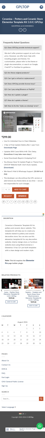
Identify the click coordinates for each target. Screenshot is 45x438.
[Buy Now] (25, 429)
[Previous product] (24, 30)
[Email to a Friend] (19, 202)
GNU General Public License (12, 382)
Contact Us (6, 365)
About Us (5, 360)
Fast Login (5, 377)
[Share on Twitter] (15, 202)
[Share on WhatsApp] (3, 202)
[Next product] (20, 30)
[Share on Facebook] (7, 202)
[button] (3, 7)
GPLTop (22, 7)
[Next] (43, 294)
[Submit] (41, 399)
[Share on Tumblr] (31, 202)
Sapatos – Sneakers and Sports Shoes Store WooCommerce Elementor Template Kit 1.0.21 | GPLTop (33, 296)
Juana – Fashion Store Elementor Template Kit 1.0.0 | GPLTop (11, 294)
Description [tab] (8, 218)
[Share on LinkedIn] (27, 202)
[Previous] (1, 294)
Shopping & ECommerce (22, 26)
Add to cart (20, 189)
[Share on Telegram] (35, 202)
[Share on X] (11, 202)
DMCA (4, 369)
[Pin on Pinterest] (23, 202)
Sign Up (5, 386)
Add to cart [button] (11, 301)
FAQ (3, 373)
